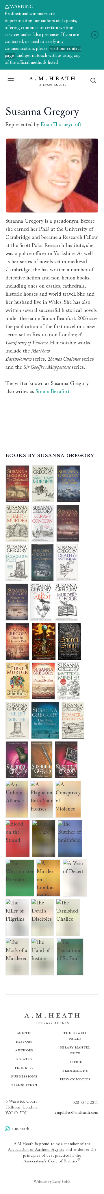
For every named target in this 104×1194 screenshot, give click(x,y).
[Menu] (10, 80)
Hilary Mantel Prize (75, 1050)
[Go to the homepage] (52, 81)
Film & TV (24, 1067)
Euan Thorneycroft (60, 125)
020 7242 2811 (86, 1103)
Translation (24, 1084)
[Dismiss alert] (94, 35)
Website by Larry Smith (52, 1182)
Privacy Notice (75, 1079)
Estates (24, 1058)
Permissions (75, 1070)
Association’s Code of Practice (50, 1162)
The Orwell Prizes (75, 1035)
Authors (24, 1050)
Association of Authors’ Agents (36, 1150)
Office (75, 1061)
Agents (24, 1032)
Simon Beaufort (52, 392)
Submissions (24, 1076)
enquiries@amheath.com (76, 1113)
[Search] (93, 80)
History (24, 1041)
